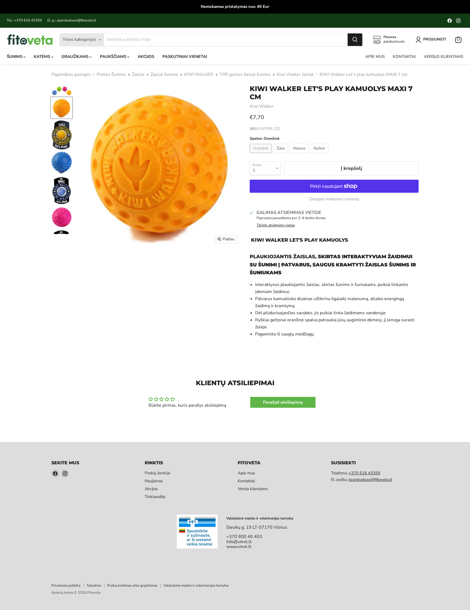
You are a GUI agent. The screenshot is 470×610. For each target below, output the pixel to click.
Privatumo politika (66, 585)
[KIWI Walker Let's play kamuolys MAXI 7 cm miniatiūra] (61, 90)
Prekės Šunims (111, 74)
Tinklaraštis (155, 496)
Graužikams (75, 56)
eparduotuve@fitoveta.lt (370, 479)
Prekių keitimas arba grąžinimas (132, 585)
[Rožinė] (320, 154)
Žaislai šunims (164, 74)
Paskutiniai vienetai (184, 56)
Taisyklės (93, 585)
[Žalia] (281, 154)
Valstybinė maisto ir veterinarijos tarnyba (195, 585)
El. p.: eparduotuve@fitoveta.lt (71, 20)
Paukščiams (113, 56)
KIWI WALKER (199, 74)
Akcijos (146, 56)
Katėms (42, 56)
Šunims (15, 56)
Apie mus (375, 56)
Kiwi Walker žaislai (295, 74)
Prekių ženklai (157, 473)
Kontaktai (404, 56)
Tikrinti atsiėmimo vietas (275, 225)
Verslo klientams (443, 56)
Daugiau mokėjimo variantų (334, 199)
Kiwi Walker (262, 106)
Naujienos (154, 481)
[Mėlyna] (299, 154)
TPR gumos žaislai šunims (245, 74)
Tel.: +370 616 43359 (24, 20)
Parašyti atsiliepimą (283, 402)
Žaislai (138, 74)
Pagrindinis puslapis (71, 74)
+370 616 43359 (364, 473)
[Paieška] (355, 39)
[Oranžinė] (261, 154)
